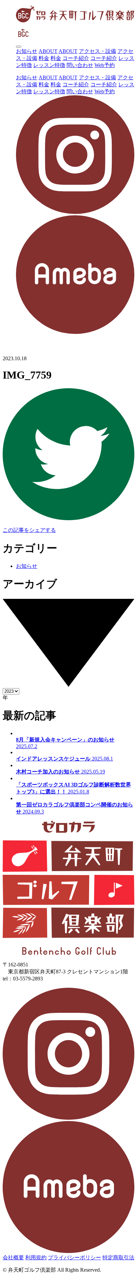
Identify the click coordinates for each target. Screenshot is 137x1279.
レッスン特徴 (49, 65)
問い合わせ (80, 65)
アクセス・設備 (97, 51)
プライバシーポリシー (74, 1257)
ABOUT (48, 51)
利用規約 (36, 1257)
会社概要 (13, 1257)
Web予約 (104, 65)
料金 (44, 58)
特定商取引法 (118, 1257)
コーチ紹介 (76, 58)
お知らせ (26, 51)
